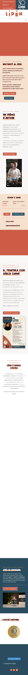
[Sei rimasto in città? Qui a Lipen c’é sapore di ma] (6, 650)
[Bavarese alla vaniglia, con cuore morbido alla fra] (14, 654)
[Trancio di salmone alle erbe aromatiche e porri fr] (6, 654)
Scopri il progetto (10, 589)
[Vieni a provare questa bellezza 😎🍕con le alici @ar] (21, 654)
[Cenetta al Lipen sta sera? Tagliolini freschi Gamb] (14, 650)
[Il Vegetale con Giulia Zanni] (14, 347)
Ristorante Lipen (9, 154)
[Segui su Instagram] (14, 670)
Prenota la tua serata (11, 313)
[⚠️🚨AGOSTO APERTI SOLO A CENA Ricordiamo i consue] (21, 650)
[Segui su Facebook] (11, 670)
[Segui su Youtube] (17, 670)
